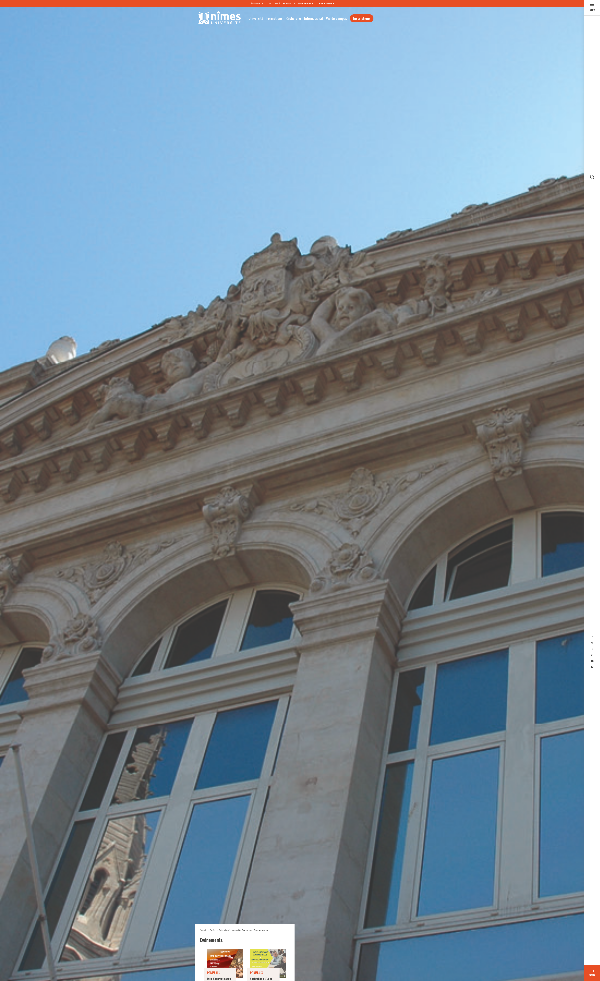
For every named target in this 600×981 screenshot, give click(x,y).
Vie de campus (336, 18)
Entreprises (305, 3)
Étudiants (257, 3)
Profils (212, 930)
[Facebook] (592, 637)
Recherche (293, 18)
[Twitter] (592, 643)
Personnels (326, 3)
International (313, 18)
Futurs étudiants (280, 3)
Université (255, 18)
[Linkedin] (592, 655)
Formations (274, 18)
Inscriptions (361, 18)
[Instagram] (592, 649)
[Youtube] (592, 661)
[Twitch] (592, 667)
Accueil (203, 930)
